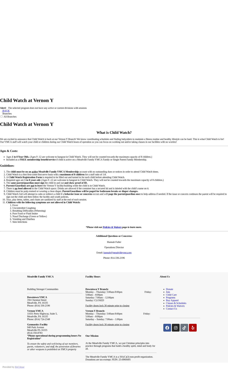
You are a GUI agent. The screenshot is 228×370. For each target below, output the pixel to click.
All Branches (9, 116)
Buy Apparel (172, 300)
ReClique (19, 367)
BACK (6, 110)
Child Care (171, 294)
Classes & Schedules (176, 303)
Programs (170, 297)
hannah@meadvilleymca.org (117, 252)
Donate (169, 289)
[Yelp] (193, 328)
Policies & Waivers (112, 227)
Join (168, 292)
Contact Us (171, 308)
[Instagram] (176, 328)
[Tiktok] (184, 328)
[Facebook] (167, 328)
